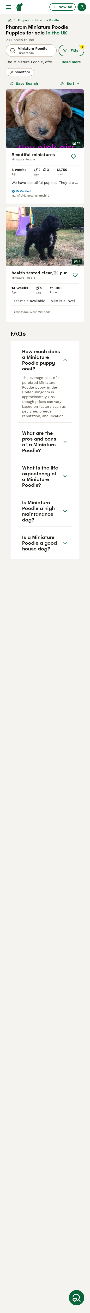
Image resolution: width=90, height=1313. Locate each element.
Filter (77, 49)
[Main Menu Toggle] (8, 7)
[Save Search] (76, 1297)
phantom (22, 72)
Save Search (27, 83)
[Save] (73, 156)
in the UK (56, 33)
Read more (71, 62)
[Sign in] (82, 7)
